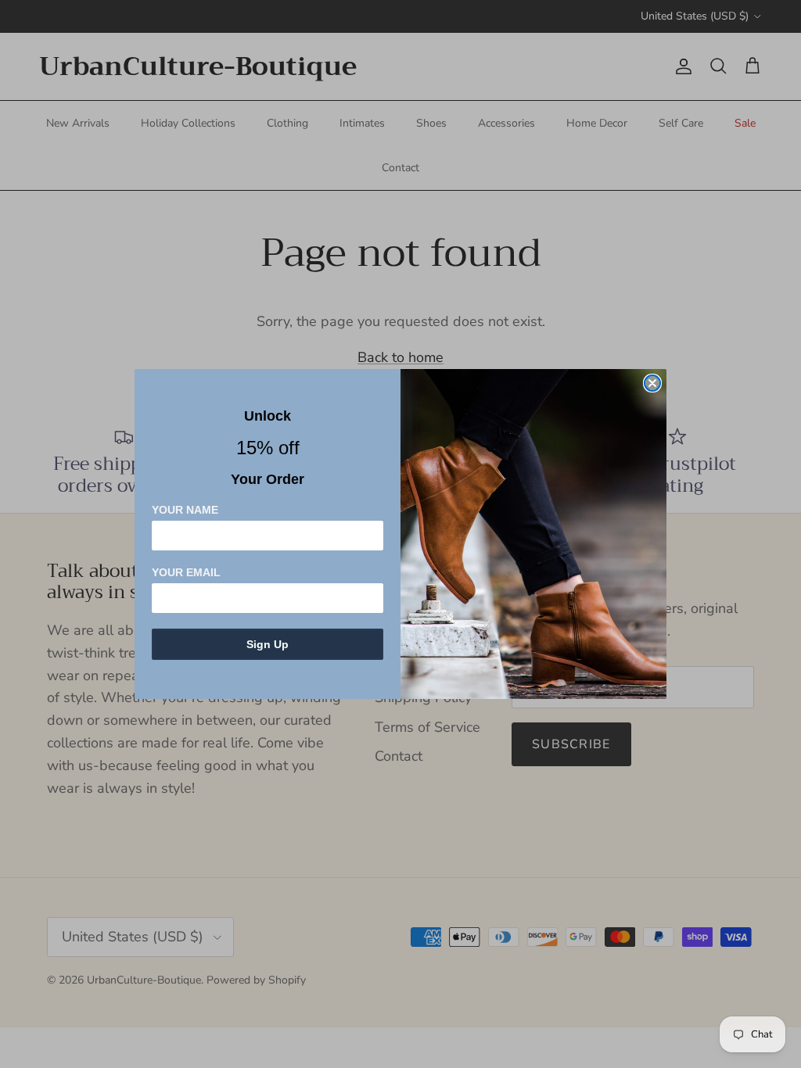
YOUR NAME (185, 510)
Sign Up (267, 644)
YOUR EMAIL (186, 572)
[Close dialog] (652, 383)
